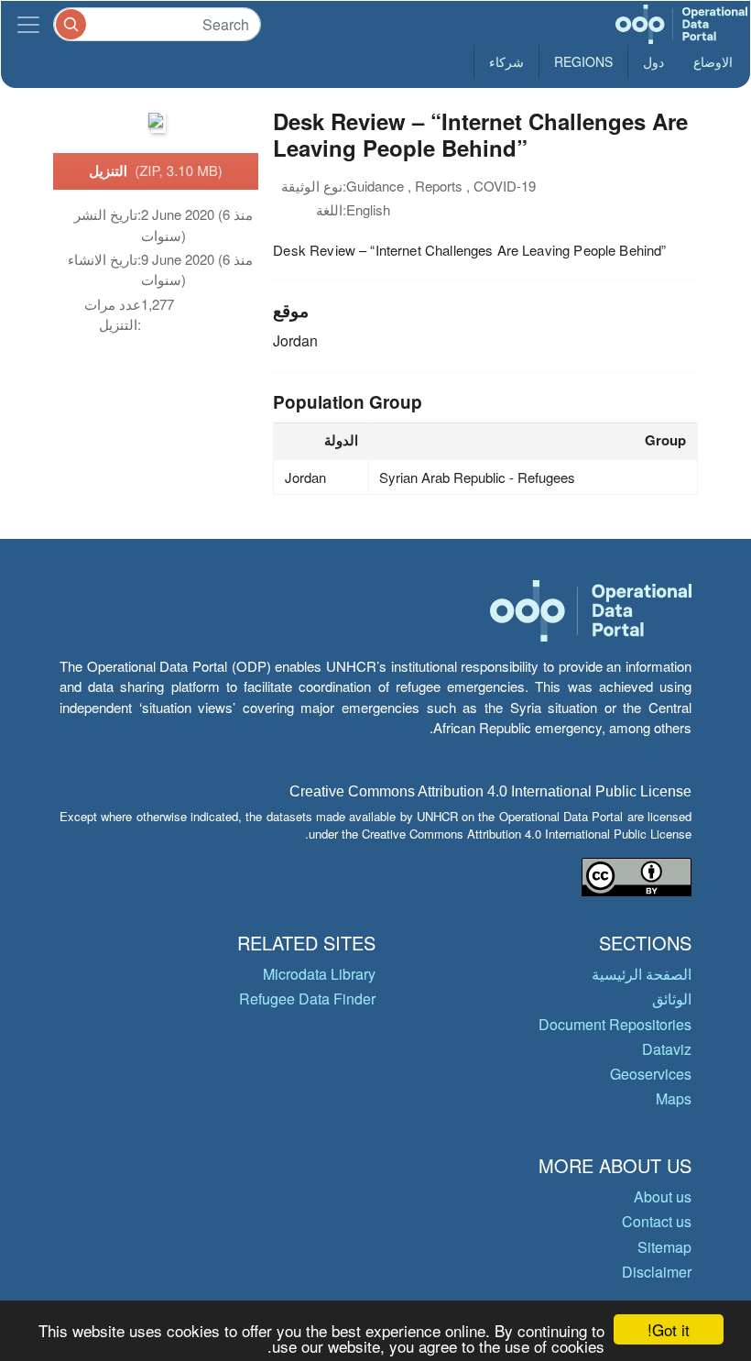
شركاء (506, 61)
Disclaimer (656, 1271)
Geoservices (650, 1073)
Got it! (669, 1329)
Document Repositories (615, 1024)
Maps (673, 1098)
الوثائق (671, 998)
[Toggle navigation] (28, 24)
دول (653, 61)
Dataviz (666, 1048)
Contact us (656, 1221)
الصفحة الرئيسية (641, 973)
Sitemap (664, 1246)
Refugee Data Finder (307, 998)
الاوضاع (713, 61)
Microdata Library (319, 973)
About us (662, 1196)
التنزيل (155, 170)
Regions (583, 61)
